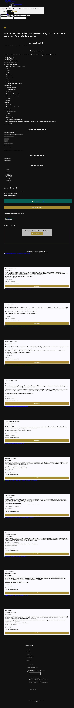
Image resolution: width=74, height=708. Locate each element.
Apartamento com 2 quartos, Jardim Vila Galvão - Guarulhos (18, 352)
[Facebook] (37, 698)
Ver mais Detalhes (37, 286)
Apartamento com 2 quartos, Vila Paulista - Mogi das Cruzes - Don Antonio (21, 543)
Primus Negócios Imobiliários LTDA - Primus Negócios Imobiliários (10, 1)
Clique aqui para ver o (37, 233)
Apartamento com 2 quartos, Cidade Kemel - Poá (16, 467)
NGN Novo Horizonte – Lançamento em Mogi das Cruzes (17, 622)
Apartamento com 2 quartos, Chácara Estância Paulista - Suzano (19, 276)
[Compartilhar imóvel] (5, 27)
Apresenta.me (7, 705)
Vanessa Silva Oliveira (9, 219)
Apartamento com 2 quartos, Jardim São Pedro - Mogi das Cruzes (19, 393)
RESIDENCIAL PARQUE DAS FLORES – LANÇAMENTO (17, 582)
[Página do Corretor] (9, 218)
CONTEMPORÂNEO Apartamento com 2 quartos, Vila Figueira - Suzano (20, 313)
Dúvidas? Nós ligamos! (37, 207)
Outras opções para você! (37, 252)
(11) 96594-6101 (30, 664)
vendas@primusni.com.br (32, 667)
